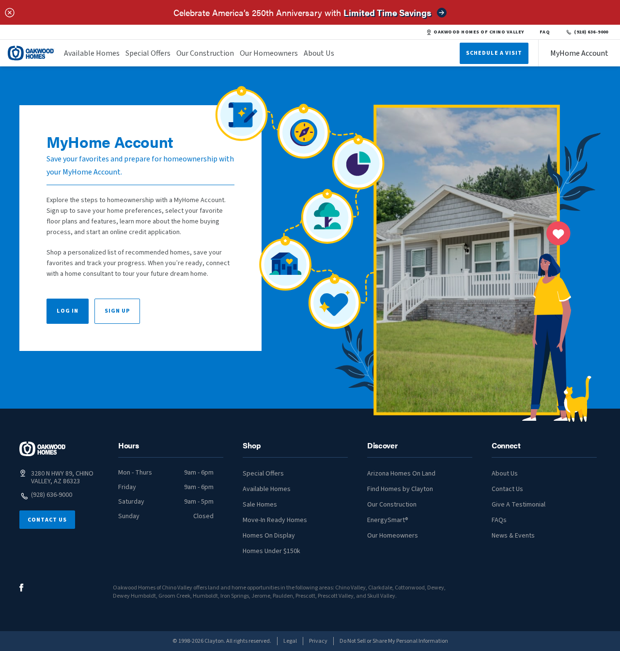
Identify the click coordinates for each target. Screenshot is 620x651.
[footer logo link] (42, 449)
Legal (290, 641)
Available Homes (92, 53)
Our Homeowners (269, 53)
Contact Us (47, 520)
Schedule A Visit (494, 53)
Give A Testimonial (518, 504)
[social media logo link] (21, 588)
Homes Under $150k (271, 551)
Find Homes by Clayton (400, 489)
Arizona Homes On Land (401, 473)
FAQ (545, 32)
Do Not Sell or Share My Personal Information (394, 641)
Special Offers (147, 53)
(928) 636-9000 (591, 32)
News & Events (513, 535)
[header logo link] (31, 53)
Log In (67, 311)
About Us (319, 53)
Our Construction (205, 53)
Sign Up (117, 311)
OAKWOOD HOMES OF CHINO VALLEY (479, 32)
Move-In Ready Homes (275, 520)
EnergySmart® (387, 520)
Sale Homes (260, 504)
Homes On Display (269, 535)
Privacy (318, 641)
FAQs (499, 520)
